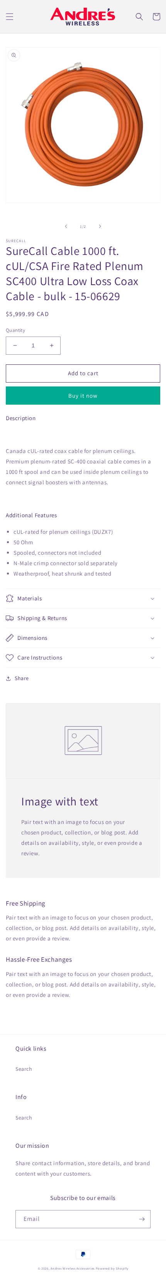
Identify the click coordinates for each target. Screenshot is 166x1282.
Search (23, 1068)
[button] (9, 16)
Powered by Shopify (112, 1268)
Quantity (15, 330)
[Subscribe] (141, 1219)
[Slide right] (99, 226)
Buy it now (83, 395)
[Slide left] (66, 226)
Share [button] (22, 678)
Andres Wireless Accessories (73, 1268)
